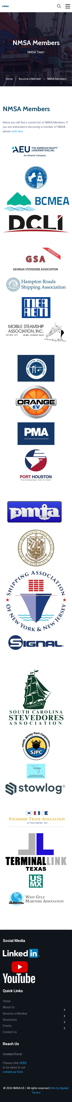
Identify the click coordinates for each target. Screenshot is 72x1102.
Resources (10, 1019)
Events (7, 1026)
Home (9, 78)
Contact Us (10, 1032)
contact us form (13, 1072)
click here (17, 131)
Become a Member (30, 78)
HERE (23, 1063)
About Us (9, 1007)
